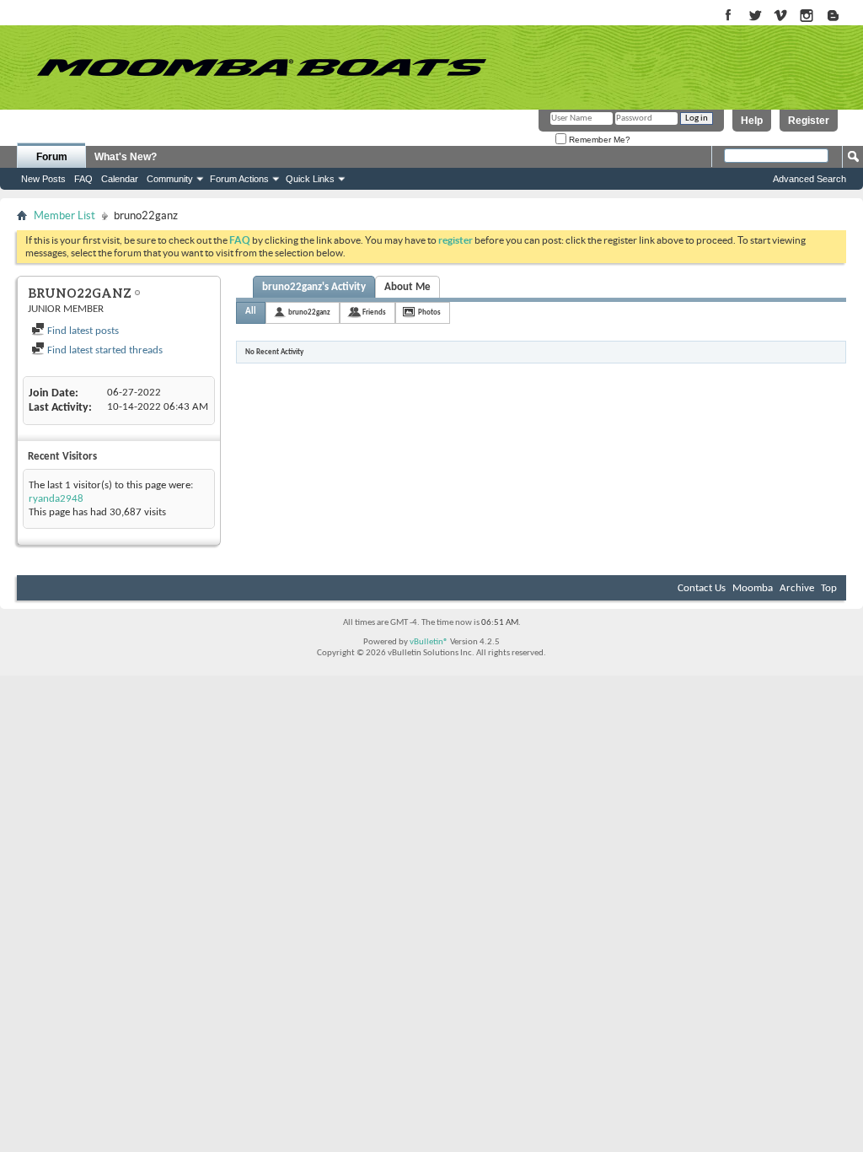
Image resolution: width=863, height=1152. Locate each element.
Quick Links (310, 179)
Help (752, 121)
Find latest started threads (104, 350)
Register (808, 121)
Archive (797, 588)
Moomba (752, 588)
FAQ (83, 179)
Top (829, 588)
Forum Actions (239, 179)
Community (170, 179)
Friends (374, 312)
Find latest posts (82, 331)
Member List (64, 215)
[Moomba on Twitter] (755, 16)
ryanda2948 (56, 498)
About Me (407, 287)
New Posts (43, 179)
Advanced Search (809, 179)
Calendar (119, 179)
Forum (51, 157)
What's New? (125, 157)
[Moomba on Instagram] (807, 16)
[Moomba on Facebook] (729, 16)
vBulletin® (429, 642)
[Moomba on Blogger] (841, 16)
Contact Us (702, 588)
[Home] (261, 67)
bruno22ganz (309, 312)
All (250, 311)
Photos (429, 312)
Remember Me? (598, 139)
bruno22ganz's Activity (314, 287)
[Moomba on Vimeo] (781, 16)
